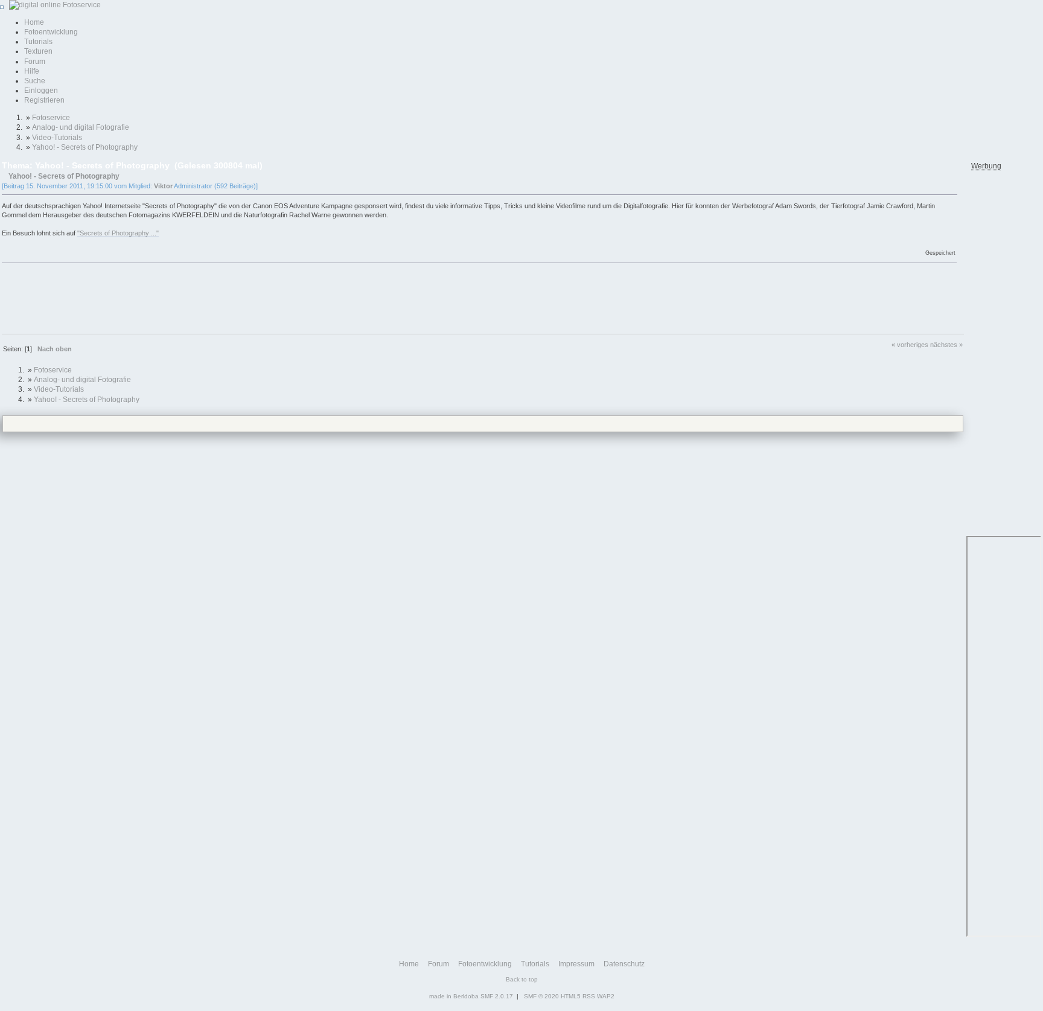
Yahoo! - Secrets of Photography (64, 176)
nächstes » (946, 344)
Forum (34, 61)
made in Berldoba (454, 996)
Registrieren (44, 100)
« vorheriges (909, 344)
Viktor (163, 186)
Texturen (38, 51)
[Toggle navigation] (2, 7)
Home (34, 22)
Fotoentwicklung (51, 32)
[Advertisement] (221, 297)
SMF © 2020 (541, 996)
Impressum (576, 964)
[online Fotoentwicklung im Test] (53, 5)
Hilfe (31, 71)
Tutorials (38, 41)
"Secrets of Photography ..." (118, 233)
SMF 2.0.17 (496, 996)
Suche (34, 81)
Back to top (522, 979)
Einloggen (41, 90)
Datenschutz (624, 964)
